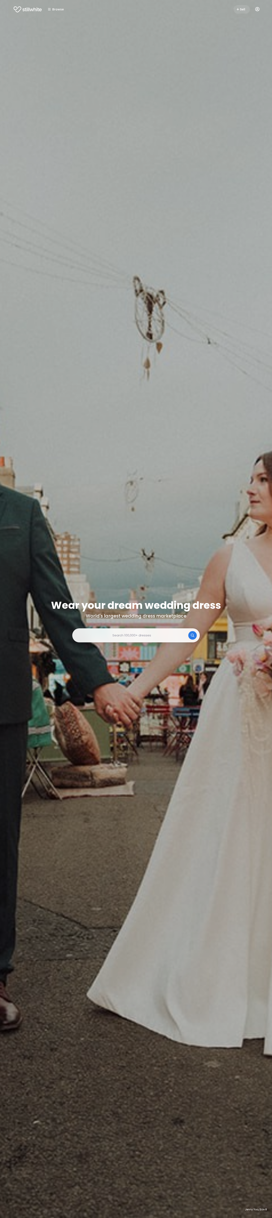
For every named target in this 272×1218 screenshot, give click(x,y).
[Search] (192, 635)
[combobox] (136, 635)
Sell (242, 9)
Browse (58, 9)
